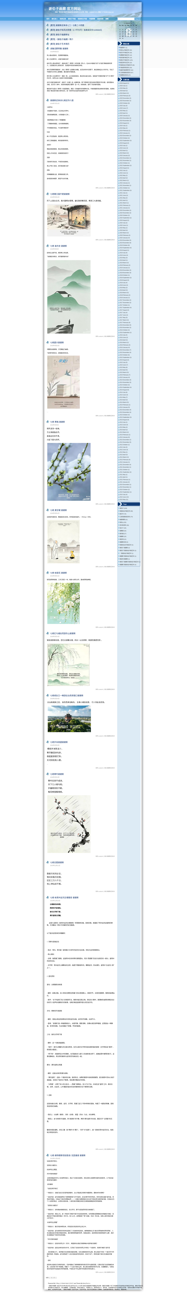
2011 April (123, 477)
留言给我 (100, 19)
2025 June (124, 108)
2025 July (123, 105)
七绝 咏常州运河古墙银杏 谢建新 (64, 898)
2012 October (125, 444)
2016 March (124, 342)
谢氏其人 (55, 19)
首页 (47, 19)
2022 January (125, 183)
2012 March (124, 457)
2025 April (124, 113)
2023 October (125, 138)
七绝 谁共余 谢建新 (58, 246)
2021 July (123, 193)
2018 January (125, 297)
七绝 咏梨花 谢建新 (58, 573)
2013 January (125, 437)
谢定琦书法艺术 (126, 62)
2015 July (123, 362)
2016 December (125, 325)
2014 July (123, 392)
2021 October (125, 188)
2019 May (123, 257)
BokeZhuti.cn (86, 1283)
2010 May (124, 499)
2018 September (125, 277)
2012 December (125, 439)
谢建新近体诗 (125, 75)
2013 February (125, 434)
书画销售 (92, 19)
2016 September (125, 332)
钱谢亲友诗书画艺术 (127, 65)
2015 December (125, 350)
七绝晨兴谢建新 (57, 343)
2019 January (125, 267)
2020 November (125, 213)
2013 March (124, 432)
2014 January (125, 407)
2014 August (124, 390)
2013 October (125, 415)
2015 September (125, 357)
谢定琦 (123, 539)
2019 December (125, 240)
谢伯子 (123, 508)
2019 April (124, 260)
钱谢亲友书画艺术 (126, 511)
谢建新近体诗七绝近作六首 (62, 100)
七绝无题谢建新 (57, 862)
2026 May (123, 88)
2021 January (125, 208)
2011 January (125, 482)
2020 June (124, 225)
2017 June (124, 315)
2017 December (125, 300)
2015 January (125, 377)
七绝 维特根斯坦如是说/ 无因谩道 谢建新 (67, 1155)
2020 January (125, 238)
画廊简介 (123, 47)
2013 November (125, 412)
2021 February (125, 205)
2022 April (124, 178)
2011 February (125, 479)
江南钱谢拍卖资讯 (126, 72)
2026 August (124, 83)
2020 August (124, 220)
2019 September (125, 248)
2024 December (125, 118)
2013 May (123, 427)
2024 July (123, 125)
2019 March (124, 262)
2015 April (124, 370)
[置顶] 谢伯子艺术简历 (59, 44)
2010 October (125, 489)
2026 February (125, 95)
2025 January (125, 115)
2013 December (125, 410)
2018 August (124, 280)
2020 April (124, 230)
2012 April (124, 454)
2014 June (124, 395)
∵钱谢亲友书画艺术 (126, 553)
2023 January (125, 155)
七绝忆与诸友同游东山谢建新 (63, 633)
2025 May (123, 110)
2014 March (124, 402)
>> (131, 23)
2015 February (125, 375)
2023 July (123, 145)
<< (125, 23)
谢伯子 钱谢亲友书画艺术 (128, 550)
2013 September (125, 417)
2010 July (123, 494)
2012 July (123, 447)
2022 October (125, 163)
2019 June (124, 255)
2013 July (123, 422)
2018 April (124, 290)
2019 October (125, 245)
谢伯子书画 (72, 19)
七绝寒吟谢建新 (57, 774)
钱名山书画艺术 (126, 50)
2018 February (125, 295)
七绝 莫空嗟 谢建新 (58, 510)
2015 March (124, 372)
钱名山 (123, 522)
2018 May (123, 287)
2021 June (124, 195)
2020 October (125, 215)
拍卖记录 (63, 19)
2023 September (125, 140)
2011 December (125, 464)
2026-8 (128, 23)
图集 (107, 19)
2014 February (125, 405)
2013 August (124, 420)
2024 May (123, 128)
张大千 (123, 528)
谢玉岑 (123, 514)
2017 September (125, 307)
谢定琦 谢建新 (125, 559)
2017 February (125, 322)
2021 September (125, 190)
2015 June (124, 365)
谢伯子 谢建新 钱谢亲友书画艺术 (130, 562)
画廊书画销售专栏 (126, 70)
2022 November (125, 160)
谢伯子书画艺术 (126, 60)
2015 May (123, 367)
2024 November (125, 120)
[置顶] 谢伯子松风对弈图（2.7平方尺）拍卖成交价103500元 (76, 30)
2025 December (125, 98)
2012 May (123, 452)
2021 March (124, 203)
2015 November (125, 352)
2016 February (125, 345)
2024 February (125, 130)
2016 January (125, 347)
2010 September (125, 492)
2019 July (123, 253)
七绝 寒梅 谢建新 (57, 422)
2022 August (124, 168)
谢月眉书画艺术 (126, 57)
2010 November (125, 487)
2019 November (125, 243)
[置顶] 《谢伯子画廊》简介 (61, 39)
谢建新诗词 (124, 542)
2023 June (124, 148)
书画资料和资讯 (126, 67)
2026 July (123, 85)
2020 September (125, 218)
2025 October (125, 103)
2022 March (124, 180)
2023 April (124, 150)
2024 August (124, 123)
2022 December (125, 158)
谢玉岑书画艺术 (126, 52)
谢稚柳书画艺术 (126, 55)
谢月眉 (123, 533)
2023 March (124, 153)
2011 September (125, 472)
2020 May (123, 228)
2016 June (124, 337)
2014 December (125, 380)
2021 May (123, 198)
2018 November (125, 272)
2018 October (125, 275)
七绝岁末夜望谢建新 (59, 742)
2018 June (124, 285)
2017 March (124, 320)
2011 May (123, 474)
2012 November (125, 442)
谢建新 (123, 536)
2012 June (124, 449)
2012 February (125, 459)
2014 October (125, 385)
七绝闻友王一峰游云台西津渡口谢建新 (66, 696)
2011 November (125, 467)
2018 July (123, 282)
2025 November (125, 100)
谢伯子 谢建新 (125, 548)
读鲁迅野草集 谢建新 (59, 49)
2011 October (125, 469)
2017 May (123, 317)
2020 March (124, 233)
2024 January (125, 133)
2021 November (125, 185)
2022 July (123, 170)
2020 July (123, 223)
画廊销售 (124, 519)
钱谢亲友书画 (82, 19)
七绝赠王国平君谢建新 (60, 194)
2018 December (125, 270)
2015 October (125, 355)
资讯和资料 (124, 525)
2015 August (124, 360)
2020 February (125, 235)
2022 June (124, 173)
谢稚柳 (123, 531)
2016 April (124, 340)
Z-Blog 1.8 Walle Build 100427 (64, 1283)
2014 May (123, 397)
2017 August (124, 310)
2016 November (125, 327)
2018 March (124, 292)
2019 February (125, 265)
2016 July (123, 335)
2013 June (124, 425)
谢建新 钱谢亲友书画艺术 (128, 556)
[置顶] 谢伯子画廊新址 (59, 35)
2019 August (124, 250)
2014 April (124, 400)
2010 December (125, 484)
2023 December (125, 135)
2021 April (124, 200)
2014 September (125, 387)
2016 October (125, 330)
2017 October (125, 305)
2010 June (124, 497)
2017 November (125, 302)
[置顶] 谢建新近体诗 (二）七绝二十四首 (67, 25)
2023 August (124, 143)
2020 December (125, 210)
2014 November (125, 382)
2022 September (125, 165)
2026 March (124, 93)
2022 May (123, 175)
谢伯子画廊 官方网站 (65, 9)
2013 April (124, 430)
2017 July (123, 312)
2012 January (125, 462)
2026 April (124, 90)
